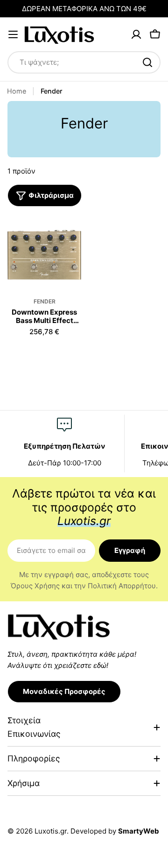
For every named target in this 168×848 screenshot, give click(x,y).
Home (16, 91)
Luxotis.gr (51, 831)
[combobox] (84, 62)
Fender (45, 301)
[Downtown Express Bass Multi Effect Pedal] (44, 254)
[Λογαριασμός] (136, 34)
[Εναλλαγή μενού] (13, 34)
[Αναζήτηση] (147, 62)
